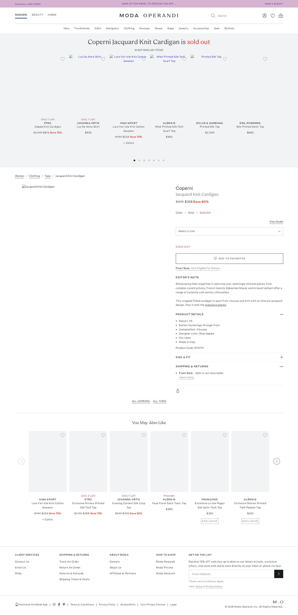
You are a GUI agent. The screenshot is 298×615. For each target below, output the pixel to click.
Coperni (184, 188)
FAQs (18, 573)
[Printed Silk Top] (210, 85)
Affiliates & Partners (123, 573)
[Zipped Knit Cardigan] (48, 85)
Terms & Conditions (82, 604)
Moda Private (164, 567)
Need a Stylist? (274, 3)
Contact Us (22, 561)
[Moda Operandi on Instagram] (54, 604)
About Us (116, 567)
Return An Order (69, 567)
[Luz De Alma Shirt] (88, 85)
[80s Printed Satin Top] (250, 85)
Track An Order (69, 561)
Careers (115, 561)
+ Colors (128, 142)
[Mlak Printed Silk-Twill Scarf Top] (169, 85)
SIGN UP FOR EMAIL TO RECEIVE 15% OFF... (149, 3)
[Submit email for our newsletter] (278, 574)
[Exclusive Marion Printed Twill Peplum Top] (250, 461)
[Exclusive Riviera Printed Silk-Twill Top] (88, 461)
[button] (134, 160)
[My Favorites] (272, 15)
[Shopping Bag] (280, 15)
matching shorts (215, 304)
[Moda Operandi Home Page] (149, 16)
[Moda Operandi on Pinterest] (63, 604)
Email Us (20, 567)
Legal (173, 604)
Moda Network (165, 573)
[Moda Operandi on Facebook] (59, 604)
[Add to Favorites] (62, 58)
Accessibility (127, 604)
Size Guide (276, 221)
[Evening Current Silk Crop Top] (129, 461)
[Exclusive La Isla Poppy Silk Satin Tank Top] (210, 461)
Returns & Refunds (71, 573)
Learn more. (186, 377)
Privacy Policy (107, 604)
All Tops (159, 401)
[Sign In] (264, 15)
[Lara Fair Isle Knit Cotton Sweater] (129, 85)
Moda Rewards (165, 561)
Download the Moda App (33, 604)
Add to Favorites (232, 258)
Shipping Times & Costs (74, 579)
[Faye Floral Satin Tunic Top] (169, 461)
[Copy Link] (229, 391)
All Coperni (141, 401)
